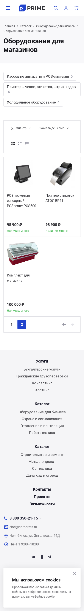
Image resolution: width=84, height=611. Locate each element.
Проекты (42, 496)
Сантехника (42, 468)
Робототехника (42, 432)
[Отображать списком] (20, 143)
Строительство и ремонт (42, 454)
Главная (9, 26)
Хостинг (42, 390)
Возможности (42, 504)
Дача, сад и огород (42, 475)
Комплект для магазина (18, 278)
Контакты (42, 489)
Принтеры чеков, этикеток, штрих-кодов (41, 89)
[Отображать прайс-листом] (27, 143)
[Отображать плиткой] (13, 143)
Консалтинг (42, 383)
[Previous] (64, 324)
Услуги (42, 361)
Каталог (25, 26)
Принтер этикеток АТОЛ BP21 (59, 198)
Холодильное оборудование (33, 102)
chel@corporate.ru (23, 527)
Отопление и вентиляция (42, 426)
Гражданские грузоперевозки (42, 376)
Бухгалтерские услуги (42, 369)
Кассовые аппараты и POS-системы (40, 76)
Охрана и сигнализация (42, 419)
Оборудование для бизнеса (55, 26)
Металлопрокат (42, 461)
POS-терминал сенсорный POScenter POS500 (21, 200)
